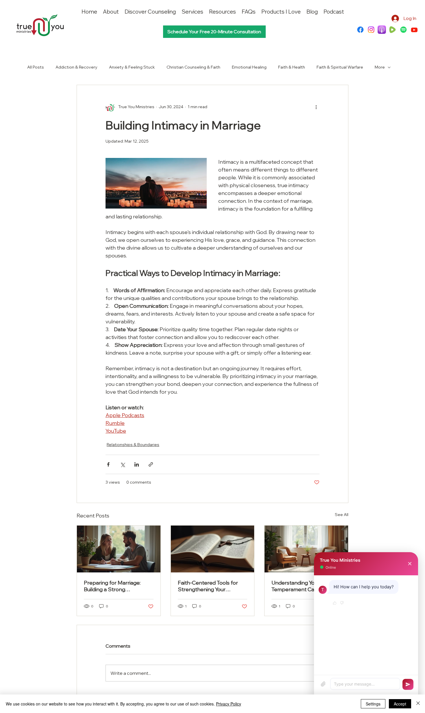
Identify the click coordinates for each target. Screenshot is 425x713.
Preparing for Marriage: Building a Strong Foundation (112, 586)
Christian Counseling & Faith (193, 67)
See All (341, 514)
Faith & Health (291, 67)
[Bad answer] (342, 603)
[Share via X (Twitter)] (122, 464)
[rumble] (392, 29)
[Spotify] (403, 29)
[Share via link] (151, 464)
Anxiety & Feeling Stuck (132, 67)
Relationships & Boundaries (133, 444)
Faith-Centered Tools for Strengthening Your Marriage (208, 586)
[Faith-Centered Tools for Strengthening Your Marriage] (212, 549)
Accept (400, 704)
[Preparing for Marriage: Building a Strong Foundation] (118, 549)
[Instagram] (371, 29)
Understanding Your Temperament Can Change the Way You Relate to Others (304, 586)
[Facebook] (360, 29)
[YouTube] (414, 29)
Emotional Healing (249, 67)
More (380, 67)
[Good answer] (334, 603)
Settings (373, 704)
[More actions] (316, 107)
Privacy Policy (228, 704)
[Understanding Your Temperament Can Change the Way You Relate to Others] (306, 549)
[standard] (382, 29)
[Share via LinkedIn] (136, 464)
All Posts (35, 67)
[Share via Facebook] (108, 464)
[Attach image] (323, 684)
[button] (222, 11)
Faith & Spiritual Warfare (340, 67)
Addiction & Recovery (76, 67)
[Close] (418, 703)
